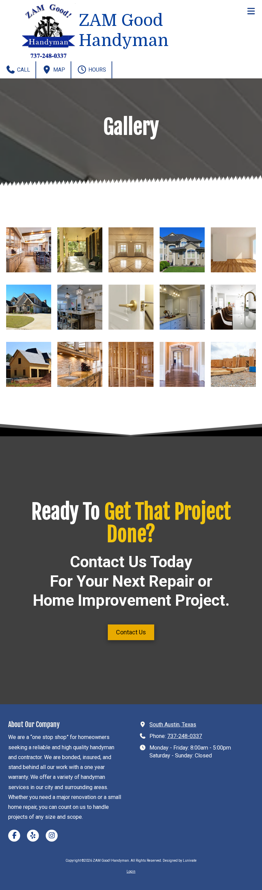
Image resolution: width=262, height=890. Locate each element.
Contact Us (131, 632)
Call (23, 69)
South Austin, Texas (172, 724)
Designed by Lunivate (179, 860)
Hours (96, 69)
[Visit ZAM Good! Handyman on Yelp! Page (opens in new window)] (33, 836)
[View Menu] (251, 11)
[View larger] (28, 249)
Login (131, 871)
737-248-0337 (184, 736)
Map (58, 69)
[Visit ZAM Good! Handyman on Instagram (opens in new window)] (52, 836)
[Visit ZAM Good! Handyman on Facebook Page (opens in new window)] (14, 836)
